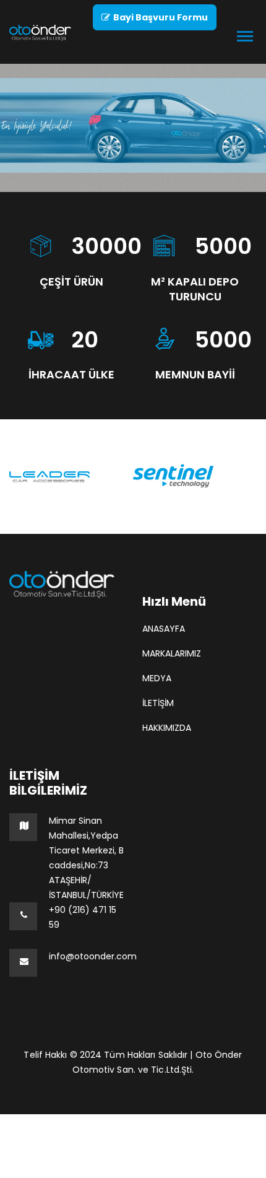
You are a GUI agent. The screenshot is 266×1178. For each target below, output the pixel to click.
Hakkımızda (166, 728)
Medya (156, 678)
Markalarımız (171, 653)
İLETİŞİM (158, 703)
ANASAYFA (163, 628)
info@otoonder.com (93, 956)
